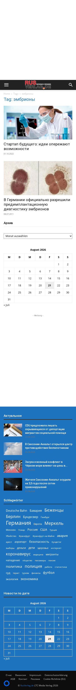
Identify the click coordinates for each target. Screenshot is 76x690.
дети (31, 548)
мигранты (52, 554)
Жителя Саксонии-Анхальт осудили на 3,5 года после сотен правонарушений (48, 483)
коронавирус (18, 554)
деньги (21, 548)
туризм (25, 573)
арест (9, 541)
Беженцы (54, 510)
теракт (16, 573)
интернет (56, 547)
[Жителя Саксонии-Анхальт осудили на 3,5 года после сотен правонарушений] (13, 484)
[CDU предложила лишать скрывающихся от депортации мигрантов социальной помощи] (13, 430)
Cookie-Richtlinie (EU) (54, 679)
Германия (18, 523)
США (43, 530)
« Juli (7, 305)
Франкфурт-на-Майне (43, 536)
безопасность (39, 542)
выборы (10, 548)
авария (62, 536)
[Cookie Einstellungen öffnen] (7, 685)
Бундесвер (30, 517)
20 (40, 285)
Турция (53, 530)
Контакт (23, 679)
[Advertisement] (38, 40)
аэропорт (21, 541)
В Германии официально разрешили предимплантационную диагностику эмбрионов (37, 204)
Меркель (53, 523)
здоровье (42, 548)
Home (7, 93)
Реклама (35, 679)
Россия (32, 530)
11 (19, 278)
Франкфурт (24, 536)
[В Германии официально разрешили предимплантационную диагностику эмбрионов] (38, 178)
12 (29, 278)
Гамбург (45, 517)
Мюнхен (11, 529)
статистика (61, 567)
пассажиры (40, 560)
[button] (6, 85)
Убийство (11, 536)
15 (58, 278)
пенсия (51, 560)
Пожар (21, 530)
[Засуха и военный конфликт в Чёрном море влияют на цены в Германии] (13, 466)
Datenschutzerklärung (56, 675)
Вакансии (20, 675)
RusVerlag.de (27, 685)
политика (14, 566)
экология (12, 579)
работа (48, 566)
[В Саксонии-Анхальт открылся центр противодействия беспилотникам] (13, 448)
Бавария (36, 511)
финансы (36, 573)
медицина (38, 554)
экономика (29, 579)
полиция (33, 566)
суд (8, 573)
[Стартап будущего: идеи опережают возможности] (38, 122)
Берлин (13, 516)
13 (40, 278)
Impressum (35, 675)
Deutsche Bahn (16, 511)
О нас (9, 675)
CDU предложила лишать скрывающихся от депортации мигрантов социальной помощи (45, 429)
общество (27, 560)
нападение (13, 560)
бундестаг (56, 542)
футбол (48, 573)
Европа (38, 524)
